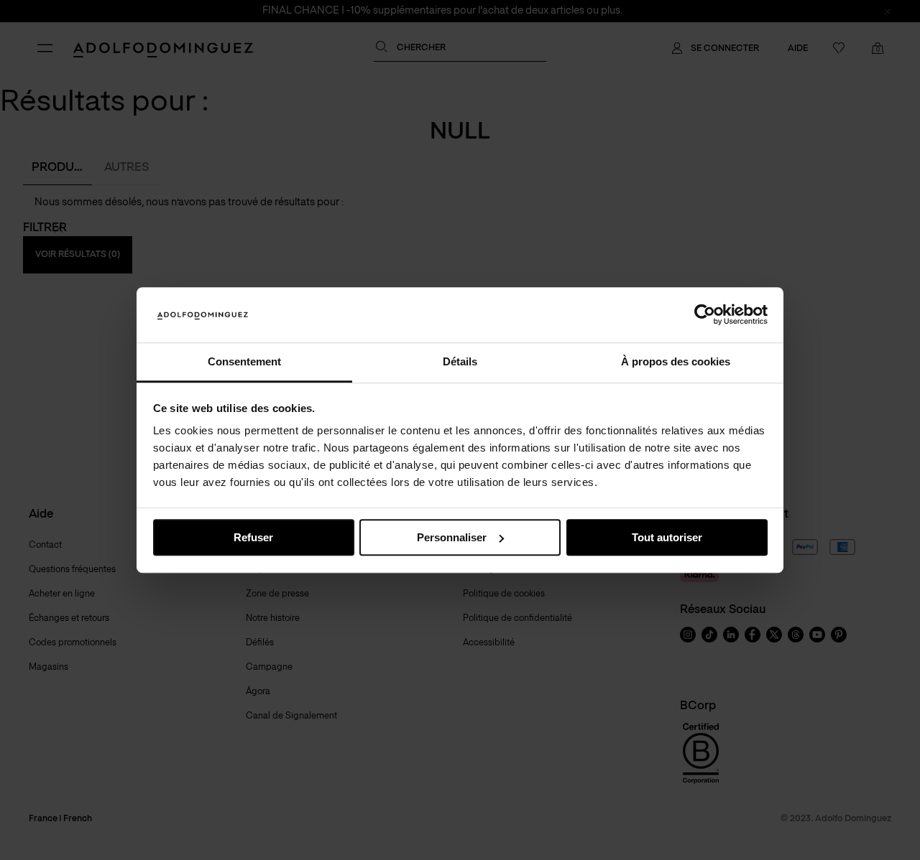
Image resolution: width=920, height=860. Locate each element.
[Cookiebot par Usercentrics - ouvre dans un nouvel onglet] (705, 315)
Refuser (253, 537)
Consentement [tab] (244, 361)
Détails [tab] (460, 361)
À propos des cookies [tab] (675, 361)
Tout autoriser (667, 537)
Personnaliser (452, 537)
